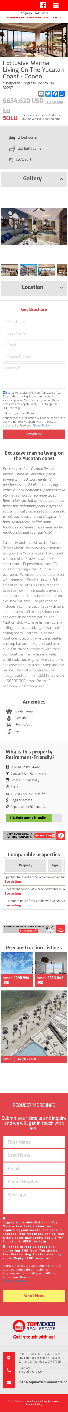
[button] (63, 193)
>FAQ (47, 17)
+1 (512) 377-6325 (30, 1372)
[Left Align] (42, 5)
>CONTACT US (16, 17)
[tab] (34, 179)
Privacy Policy (40, 425)
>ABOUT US (34, 17)
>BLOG (57, 17)
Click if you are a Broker (20, 413)
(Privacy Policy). (16, 1281)
